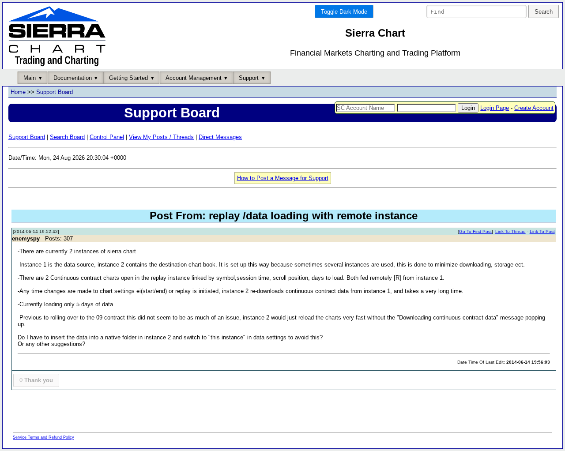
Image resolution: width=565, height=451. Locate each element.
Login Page (494, 108)
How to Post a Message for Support (282, 178)
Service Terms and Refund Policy (43, 437)
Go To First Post (475, 231)
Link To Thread (510, 231)
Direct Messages (220, 137)
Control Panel (107, 137)
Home (18, 92)
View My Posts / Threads (161, 137)
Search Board (67, 137)
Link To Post (542, 231)
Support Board (54, 92)
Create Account (534, 108)
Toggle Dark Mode (344, 11)
